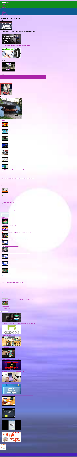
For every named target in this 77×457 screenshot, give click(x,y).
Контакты (3, 451)
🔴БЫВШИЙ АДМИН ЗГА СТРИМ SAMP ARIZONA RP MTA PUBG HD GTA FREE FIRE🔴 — (15, 239)
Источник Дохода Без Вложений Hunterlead (8, 162)
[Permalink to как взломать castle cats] (5, 305)
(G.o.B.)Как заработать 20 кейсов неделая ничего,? (9, 347)
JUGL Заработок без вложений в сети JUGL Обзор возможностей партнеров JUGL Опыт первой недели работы (18, 323)
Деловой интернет (3, 212)
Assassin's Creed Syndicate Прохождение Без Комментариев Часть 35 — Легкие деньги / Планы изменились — (18, 299)
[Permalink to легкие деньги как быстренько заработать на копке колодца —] (5, 289)
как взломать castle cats (5, 306)
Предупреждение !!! (5, 6)
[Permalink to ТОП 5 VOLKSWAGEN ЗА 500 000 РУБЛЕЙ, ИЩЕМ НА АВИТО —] (5, 209)
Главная (3, 3)
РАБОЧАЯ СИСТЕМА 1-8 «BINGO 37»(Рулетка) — (9, 225)
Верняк (1, 8)
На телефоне (4, 4)
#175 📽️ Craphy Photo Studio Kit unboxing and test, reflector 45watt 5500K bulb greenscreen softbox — (16, 193)
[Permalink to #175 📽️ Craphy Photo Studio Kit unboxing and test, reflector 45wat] (5, 192)
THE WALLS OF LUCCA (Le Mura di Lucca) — (8, 202)
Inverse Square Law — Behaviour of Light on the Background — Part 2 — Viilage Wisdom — (16, 45)
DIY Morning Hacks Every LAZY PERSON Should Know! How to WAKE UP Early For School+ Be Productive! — (18, 178)
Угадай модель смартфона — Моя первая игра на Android (10, 359)
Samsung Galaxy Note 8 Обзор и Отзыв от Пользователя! (10, 383)
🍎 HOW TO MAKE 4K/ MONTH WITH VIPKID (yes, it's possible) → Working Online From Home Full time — (17, 232)
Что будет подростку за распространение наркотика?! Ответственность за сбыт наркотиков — (16, 253)
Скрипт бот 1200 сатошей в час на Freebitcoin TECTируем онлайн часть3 (13, 169)
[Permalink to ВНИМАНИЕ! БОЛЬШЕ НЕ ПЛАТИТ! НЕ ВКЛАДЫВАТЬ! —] (5, 185)
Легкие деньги (4, 13)
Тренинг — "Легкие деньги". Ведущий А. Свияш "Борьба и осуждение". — (13, 282)
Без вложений (4, 5)
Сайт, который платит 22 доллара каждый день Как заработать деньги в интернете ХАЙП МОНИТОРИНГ (17, 395)
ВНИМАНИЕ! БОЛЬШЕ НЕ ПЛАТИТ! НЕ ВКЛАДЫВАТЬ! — (10, 186)
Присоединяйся (4, 7)
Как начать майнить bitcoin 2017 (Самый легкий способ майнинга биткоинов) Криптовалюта (15, 155)
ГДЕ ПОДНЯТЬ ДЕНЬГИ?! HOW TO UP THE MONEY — (10, 246)
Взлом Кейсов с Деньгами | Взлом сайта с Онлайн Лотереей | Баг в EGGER (13, 371)
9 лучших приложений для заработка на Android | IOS (10, 335)
